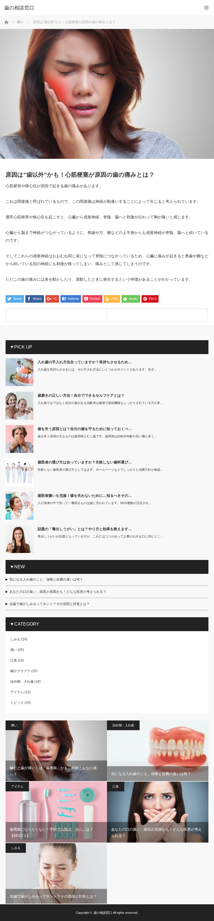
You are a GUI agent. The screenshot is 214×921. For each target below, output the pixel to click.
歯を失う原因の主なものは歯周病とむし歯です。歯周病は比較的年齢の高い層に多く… (97, 436)
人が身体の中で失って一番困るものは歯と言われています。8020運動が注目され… (95, 503)
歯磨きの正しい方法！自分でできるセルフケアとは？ (81, 395)
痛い (13, 650)
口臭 (13, 660)
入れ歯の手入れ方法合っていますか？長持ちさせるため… (85, 362)
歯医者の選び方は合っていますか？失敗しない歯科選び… (85, 462)
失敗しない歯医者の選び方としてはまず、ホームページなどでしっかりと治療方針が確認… (100, 469)
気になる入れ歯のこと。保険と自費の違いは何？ (46, 579)
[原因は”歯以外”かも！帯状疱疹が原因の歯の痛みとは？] (157, 315)
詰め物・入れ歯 (22, 681)
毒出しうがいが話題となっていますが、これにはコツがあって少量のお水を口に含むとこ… (100, 536)
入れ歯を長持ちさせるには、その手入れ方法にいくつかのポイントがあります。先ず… (97, 369)
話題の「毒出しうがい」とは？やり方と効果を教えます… (85, 529)
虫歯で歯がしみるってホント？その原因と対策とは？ (49, 604)
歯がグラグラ (20, 671)
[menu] (206, 7)
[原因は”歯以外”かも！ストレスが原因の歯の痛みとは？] (56, 315)
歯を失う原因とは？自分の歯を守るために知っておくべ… (85, 429)
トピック (17, 703)
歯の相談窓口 (103, 912)
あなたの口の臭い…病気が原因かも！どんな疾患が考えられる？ (57, 592)
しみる (15, 639)
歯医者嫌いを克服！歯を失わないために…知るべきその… (85, 495)
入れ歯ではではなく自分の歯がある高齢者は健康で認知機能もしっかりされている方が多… (100, 402)
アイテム (17, 692)
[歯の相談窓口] (98, 7)
